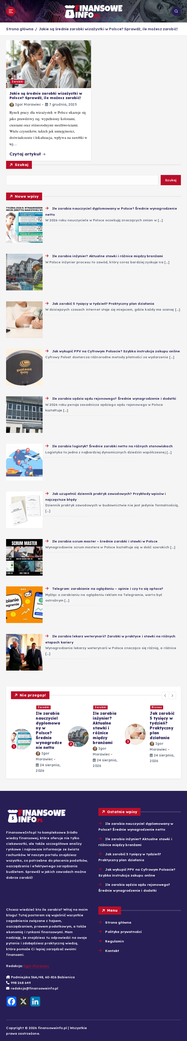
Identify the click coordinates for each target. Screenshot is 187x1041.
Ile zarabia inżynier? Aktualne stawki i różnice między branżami (104, 728)
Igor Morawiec (28, 104)
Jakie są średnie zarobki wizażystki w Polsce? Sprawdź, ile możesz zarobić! (108, 29)
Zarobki (17, 81)
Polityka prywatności (123, 931)
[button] (165, 695)
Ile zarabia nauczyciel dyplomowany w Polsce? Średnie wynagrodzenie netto (49, 730)
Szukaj (21, 164)
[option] (36, 739)
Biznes (157, 707)
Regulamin (114, 941)
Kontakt (112, 951)
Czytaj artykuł (25, 153)
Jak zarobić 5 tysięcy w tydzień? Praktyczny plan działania (162, 725)
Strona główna (19, 29)
